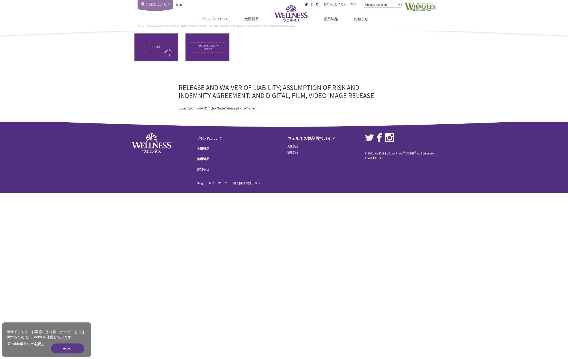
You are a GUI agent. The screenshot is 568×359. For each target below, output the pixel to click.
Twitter (369, 137)
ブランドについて (214, 19)
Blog (200, 183)
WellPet (379, 153)
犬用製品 (251, 19)
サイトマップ (218, 183)
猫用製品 (331, 19)
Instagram (389, 137)
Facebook (379, 137)
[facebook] (312, 4)
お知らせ (361, 19)
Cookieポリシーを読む (26, 344)
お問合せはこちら (335, 4)
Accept (67, 348)
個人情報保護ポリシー (248, 183)
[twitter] (306, 4)
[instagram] (317, 4)
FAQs (352, 4)
